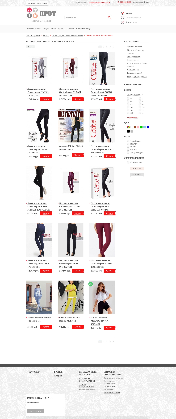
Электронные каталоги (112, 392)
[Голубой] (144, 127)
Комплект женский (134, 73)
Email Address (33, 402)
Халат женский (133, 60)
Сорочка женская (133, 56)
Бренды (46, 29)
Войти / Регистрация (83, 29)
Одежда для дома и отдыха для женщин (67, 35)
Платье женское (133, 70)
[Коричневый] (135, 127)
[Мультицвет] (128, 127)
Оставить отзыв (131, 22)
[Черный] (128, 131)
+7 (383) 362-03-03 (124, 2)
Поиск (109, 17)
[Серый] (132, 131)
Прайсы (61, 29)
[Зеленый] (141, 127)
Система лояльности (111, 386)
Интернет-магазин (33, 29)
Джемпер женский (134, 47)
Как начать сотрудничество (114, 378)
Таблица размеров (133, 94)
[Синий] (148, 127)
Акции (53, 29)
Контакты (70, 29)
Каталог (46, 35)
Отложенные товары (133, 18)
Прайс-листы (108, 389)
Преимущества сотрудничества (109, 382)
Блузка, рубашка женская (137, 76)
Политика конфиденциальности (86, 385)
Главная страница (33, 35)
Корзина (129, 13)
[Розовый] (138, 127)
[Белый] (132, 127)
